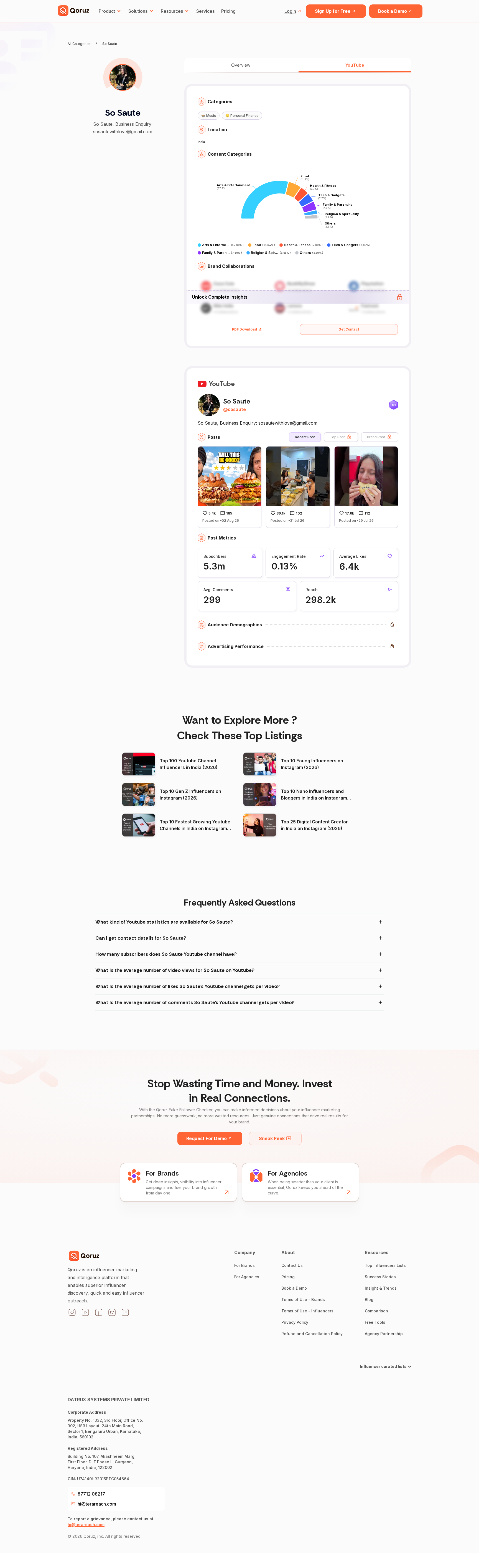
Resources (172, 11)
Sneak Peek (272, 1138)
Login (290, 11)
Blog (369, 1299)
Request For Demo (206, 1138)
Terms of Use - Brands (303, 1299)
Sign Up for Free (332, 11)
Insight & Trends (381, 1288)
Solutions (137, 11)
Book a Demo (392, 11)
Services (205, 11)
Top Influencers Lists (385, 1265)
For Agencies (246, 1276)
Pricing (228, 11)
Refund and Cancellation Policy (312, 1333)
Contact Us (292, 1265)
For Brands (244, 1265)
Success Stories (380, 1276)
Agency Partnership (384, 1333)
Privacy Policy (294, 1322)
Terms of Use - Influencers (307, 1311)
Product (107, 11)
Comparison (376, 1311)
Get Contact (348, 329)
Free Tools (375, 1322)
